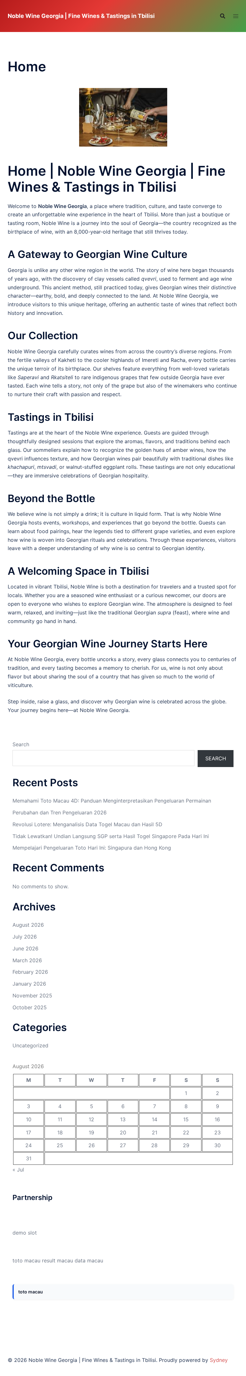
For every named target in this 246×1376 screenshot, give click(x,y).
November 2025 (32, 995)
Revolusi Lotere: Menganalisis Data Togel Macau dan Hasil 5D (87, 824)
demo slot (24, 1232)
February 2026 (30, 972)
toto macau (26, 1260)
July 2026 (24, 936)
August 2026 (28, 925)
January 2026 (29, 983)
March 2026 (27, 960)
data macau (89, 1260)
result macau (57, 1260)
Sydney (219, 1360)
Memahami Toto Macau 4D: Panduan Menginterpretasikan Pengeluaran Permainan (111, 800)
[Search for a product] (222, 16)
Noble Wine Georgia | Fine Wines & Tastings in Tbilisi (81, 15)
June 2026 (25, 948)
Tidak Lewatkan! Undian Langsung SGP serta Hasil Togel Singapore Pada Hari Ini (110, 836)
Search (20, 744)
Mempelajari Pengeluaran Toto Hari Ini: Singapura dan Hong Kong (91, 847)
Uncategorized (30, 1045)
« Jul (18, 1169)
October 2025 (29, 1007)
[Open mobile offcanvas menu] (235, 16)
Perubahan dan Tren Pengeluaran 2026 (59, 812)
